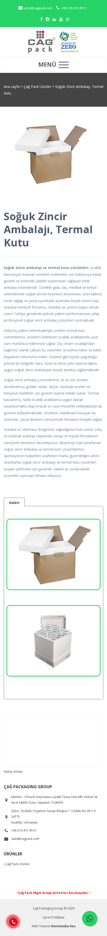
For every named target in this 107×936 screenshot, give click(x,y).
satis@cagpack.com (37, 8)
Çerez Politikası (53, 917)
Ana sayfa (12, 86)
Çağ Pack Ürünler (38, 86)
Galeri (14, 502)
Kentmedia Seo (63, 926)
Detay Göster (13, 771)
